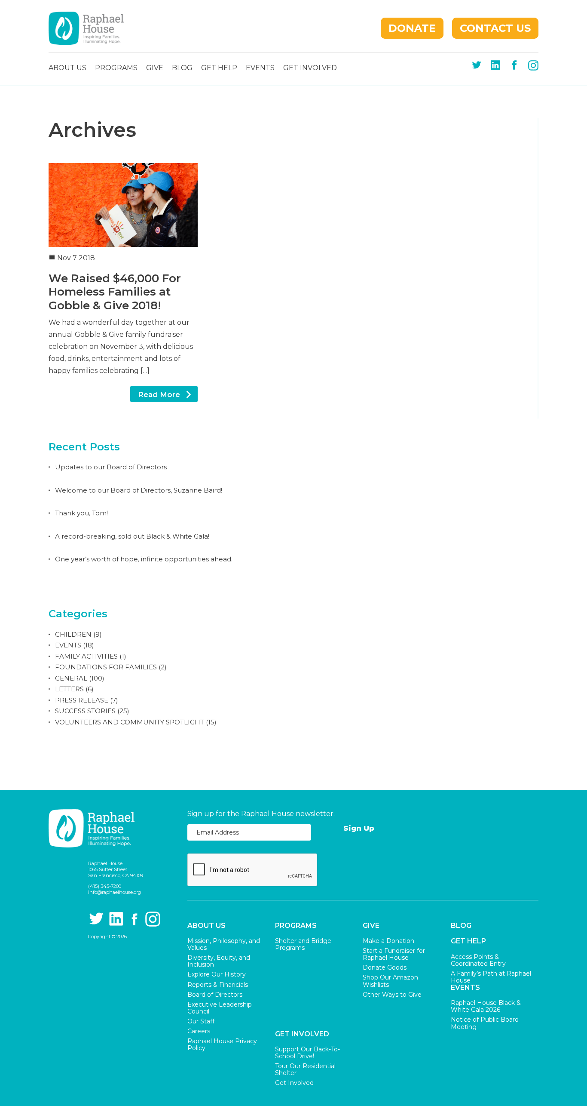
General (71, 678)
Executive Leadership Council (219, 1008)
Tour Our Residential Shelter (305, 1069)
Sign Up (358, 828)
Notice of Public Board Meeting (485, 1023)
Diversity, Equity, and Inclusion (218, 961)
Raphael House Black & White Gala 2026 (486, 1006)
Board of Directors (214, 994)
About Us (67, 68)
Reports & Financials (217, 984)
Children (73, 634)
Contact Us (495, 28)
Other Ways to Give (392, 994)
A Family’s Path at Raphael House (491, 977)
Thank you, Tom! (81, 513)
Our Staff (200, 1021)
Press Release (81, 700)
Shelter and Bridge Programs (303, 944)
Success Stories (85, 711)
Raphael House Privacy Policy (222, 1044)
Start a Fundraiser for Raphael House (394, 954)
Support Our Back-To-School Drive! (307, 1053)
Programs (116, 68)
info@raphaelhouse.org (114, 892)
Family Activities (86, 656)
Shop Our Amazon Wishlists (390, 981)
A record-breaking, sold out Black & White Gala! (132, 536)
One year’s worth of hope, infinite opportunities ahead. (143, 559)
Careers (198, 1031)
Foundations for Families (106, 667)
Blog (182, 68)
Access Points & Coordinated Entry (478, 960)
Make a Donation (388, 940)
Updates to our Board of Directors (111, 467)
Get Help (219, 68)
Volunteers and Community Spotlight (129, 722)
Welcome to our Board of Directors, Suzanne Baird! (138, 490)
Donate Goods (385, 967)
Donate (412, 28)
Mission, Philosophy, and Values (223, 944)
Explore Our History (216, 974)
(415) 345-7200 (104, 886)
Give (154, 68)
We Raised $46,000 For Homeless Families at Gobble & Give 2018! (115, 291)
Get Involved (310, 68)
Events (260, 68)
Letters (69, 689)
